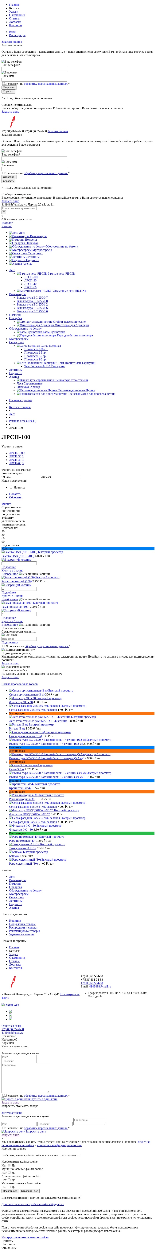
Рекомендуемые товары (24, 931)
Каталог (7, 222)
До (43, 476)
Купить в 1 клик (12, 570)
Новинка (19, 487)
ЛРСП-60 (30, 287)
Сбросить (15, 497)
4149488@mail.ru (100, 986)
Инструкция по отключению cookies (25, 1237)
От (3, 476)
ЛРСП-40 (30, 283)
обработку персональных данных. (46, 83)
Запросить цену (35, 1131)
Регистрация (17, 35)
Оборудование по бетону (61, 246)
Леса (22, 232)
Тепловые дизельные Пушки (76, 390)
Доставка (15, 21)
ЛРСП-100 (31, 277)
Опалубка (32, 243)
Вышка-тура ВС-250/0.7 (32, 297)
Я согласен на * (38, 646)
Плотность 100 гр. (36, 349)
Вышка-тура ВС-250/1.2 (32, 304)
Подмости (32, 260)
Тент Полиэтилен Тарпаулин (77, 362)
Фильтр (6, 503)
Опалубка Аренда (28, 387)
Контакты (15, 25)
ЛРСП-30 (30, 280)
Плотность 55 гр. (35, 356)
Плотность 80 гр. (35, 359)
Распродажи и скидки (23, 927)
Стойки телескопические (69, 321)
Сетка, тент (35, 253)
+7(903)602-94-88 (92, 983)
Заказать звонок (12, 41)
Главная (14, 4)
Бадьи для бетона (54, 332)
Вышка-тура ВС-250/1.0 (32, 301)
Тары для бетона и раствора (75, 335)
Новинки (15, 920)
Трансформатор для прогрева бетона (91, 393)
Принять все (10, 1191)
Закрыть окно (10, 111)
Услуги (13, 11)
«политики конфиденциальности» (59, 1145)
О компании (17, 15)
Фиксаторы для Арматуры (72, 325)
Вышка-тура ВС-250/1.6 (32, 308)
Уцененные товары (21, 934)
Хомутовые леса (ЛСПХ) (69, 290)
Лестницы (33, 256)
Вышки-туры (38, 236)
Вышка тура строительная (71, 380)
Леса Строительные (29, 383)
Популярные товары (22, 924)
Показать (15, 494)
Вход (12, 31)
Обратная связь (11, 1025)
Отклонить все (29, 1191)
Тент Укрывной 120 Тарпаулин (44, 366)
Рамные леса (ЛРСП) (61, 273)
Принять (7, 1240)
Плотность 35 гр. (35, 352)
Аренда (27, 263)
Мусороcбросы (42, 249)
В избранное (10, 574)
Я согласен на (37, 83)
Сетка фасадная (51, 345)
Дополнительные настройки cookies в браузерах (33, 1204)
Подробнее (9, 567)
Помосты (31, 239)
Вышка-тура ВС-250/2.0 (32, 311)
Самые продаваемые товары (20, 684)
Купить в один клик (44, 1099)
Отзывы (14, 18)
